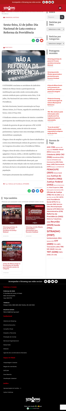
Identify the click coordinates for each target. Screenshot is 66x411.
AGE (51, 147)
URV (54, 255)
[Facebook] (43, 2)
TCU (57, 244)
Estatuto (6, 349)
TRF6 (58, 249)
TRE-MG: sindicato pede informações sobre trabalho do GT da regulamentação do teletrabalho (55, 116)
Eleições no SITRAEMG (57, 166)
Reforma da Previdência (15, 184)
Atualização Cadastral (9, 378)
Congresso (9, 17)
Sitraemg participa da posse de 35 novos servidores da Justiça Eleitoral (10, 229)
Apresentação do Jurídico (11, 388)
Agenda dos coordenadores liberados (15, 353)
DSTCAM (6, 370)
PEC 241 (52, 197)
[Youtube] (49, 2)
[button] (60, 8)
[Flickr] (52, 2)
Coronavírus (53, 162)
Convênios (58, 157)
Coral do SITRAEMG (54, 159)
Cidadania (53, 154)
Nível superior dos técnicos (55, 190)
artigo (49, 149)
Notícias (16, 17)
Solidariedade (54, 238)
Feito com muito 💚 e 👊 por (33, 406)
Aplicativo (59, 147)
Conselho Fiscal (8, 329)
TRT (52, 252)
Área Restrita (7, 374)
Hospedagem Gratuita (10, 362)
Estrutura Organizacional (11, 341)
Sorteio (50, 241)
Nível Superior (56, 187)
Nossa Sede (7, 345)
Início (3, 12)
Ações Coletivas (8, 392)
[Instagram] (46, 2)
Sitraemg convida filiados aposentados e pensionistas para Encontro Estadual (34, 229)
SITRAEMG (26, 184)
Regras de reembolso (10, 366)
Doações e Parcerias (9, 333)
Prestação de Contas (9, 337)
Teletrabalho (53, 247)
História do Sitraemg (9, 321)
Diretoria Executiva (9, 325)
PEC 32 (55, 195)
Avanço (55, 152)
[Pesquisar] (62, 17)
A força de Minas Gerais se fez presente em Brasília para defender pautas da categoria (11, 266)
